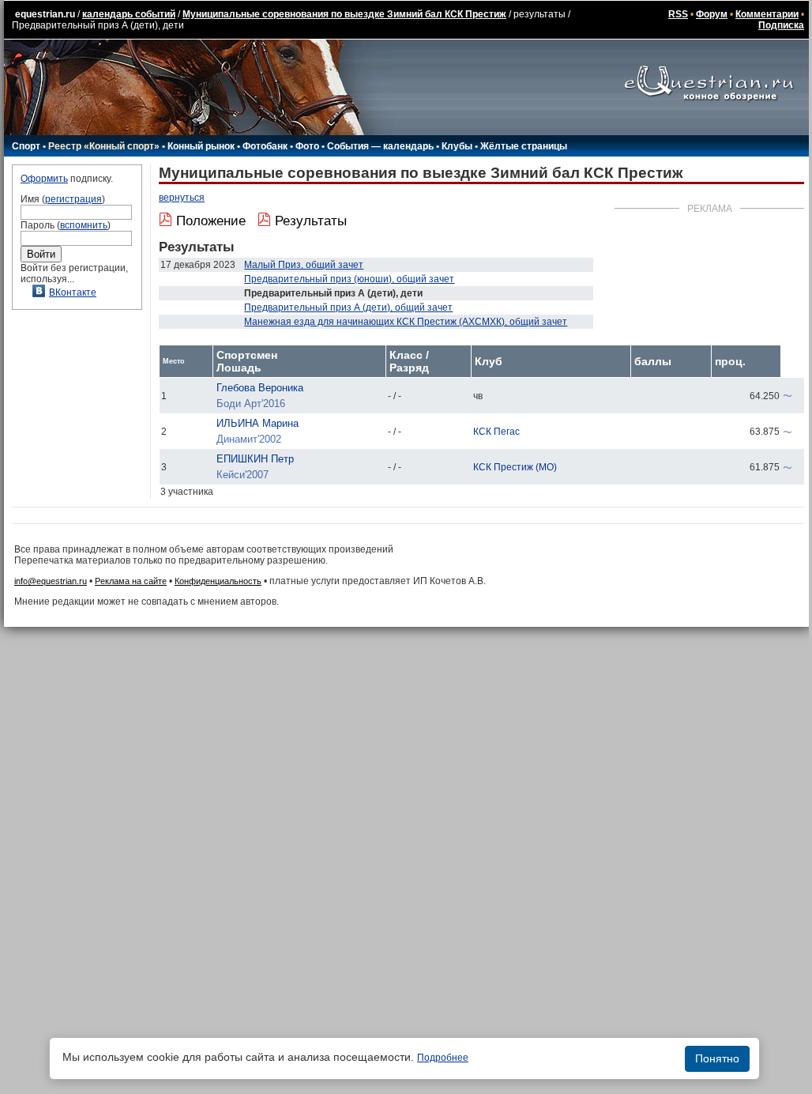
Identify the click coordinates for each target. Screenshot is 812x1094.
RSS (678, 14)
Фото (307, 146)
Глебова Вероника (259, 388)
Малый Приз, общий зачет (303, 264)
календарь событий (128, 14)
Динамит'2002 (248, 439)
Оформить (44, 178)
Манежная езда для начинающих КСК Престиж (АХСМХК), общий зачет (405, 321)
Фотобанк (265, 146)
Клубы (457, 146)
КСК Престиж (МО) (515, 467)
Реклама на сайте (131, 581)
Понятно (717, 1058)
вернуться (182, 197)
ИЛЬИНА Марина (257, 423)
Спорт (26, 146)
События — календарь (380, 146)
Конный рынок (201, 146)
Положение (211, 220)
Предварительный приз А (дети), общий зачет (348, 307)
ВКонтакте (72, 292)
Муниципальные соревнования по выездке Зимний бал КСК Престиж (344, 14)
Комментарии (767, 14)
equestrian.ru (45, 14)
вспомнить (83, 225)
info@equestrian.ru (50, 581)
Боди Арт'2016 (250, 403)
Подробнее (442, 1057)
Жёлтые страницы (523, 146)
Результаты (311, 220)
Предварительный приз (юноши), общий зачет (349, 279)
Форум (711, 14)
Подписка (781, 25)
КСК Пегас (496, 431)
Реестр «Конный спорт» (104, 146)
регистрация (73, 199)
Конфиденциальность (218, 581)
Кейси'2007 (242, 475)
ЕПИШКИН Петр (255, 459)
